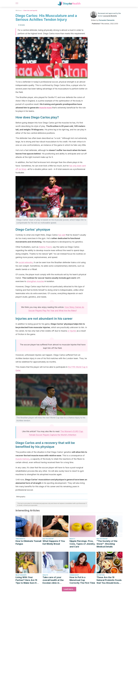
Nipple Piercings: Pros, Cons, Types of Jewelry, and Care (82, 544)
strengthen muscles (35, 281)
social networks (26, 262)
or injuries (72, 331)
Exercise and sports (30, 10)
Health (45, 575)
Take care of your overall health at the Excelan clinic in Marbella (53, 580)
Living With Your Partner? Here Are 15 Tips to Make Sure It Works (26, 580)
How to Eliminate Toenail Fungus (28, 542)
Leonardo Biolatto (110, 16)
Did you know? (48, 539)
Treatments (20, 539)
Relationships (21, 575)
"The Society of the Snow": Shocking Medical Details (107, 544)
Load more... (69, 589)
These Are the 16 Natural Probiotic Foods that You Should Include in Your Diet (109, 580)
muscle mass (45, 107)
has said (61, 235)
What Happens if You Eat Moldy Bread (54, 542)
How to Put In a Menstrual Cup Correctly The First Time (82, 580)
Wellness (19, 10)
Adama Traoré (45, 247)
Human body (74, 575)
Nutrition (100, 575)
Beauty (72, 539)
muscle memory (22, 459)
